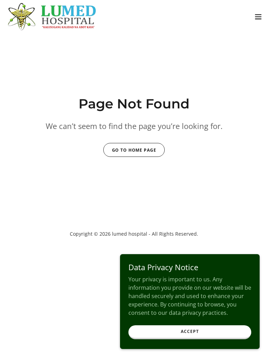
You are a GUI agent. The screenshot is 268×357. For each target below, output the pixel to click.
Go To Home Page (134, 150)
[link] (52, 17)
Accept (190, 331)
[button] (258, 17)
